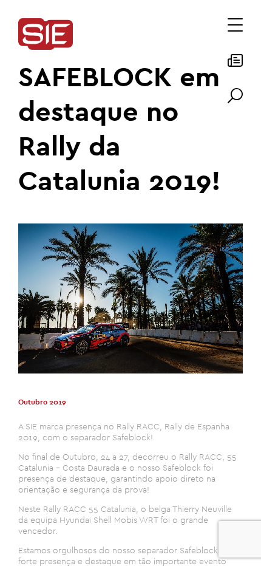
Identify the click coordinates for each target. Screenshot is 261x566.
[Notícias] (235, 64)
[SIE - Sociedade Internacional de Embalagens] (45, 35)
